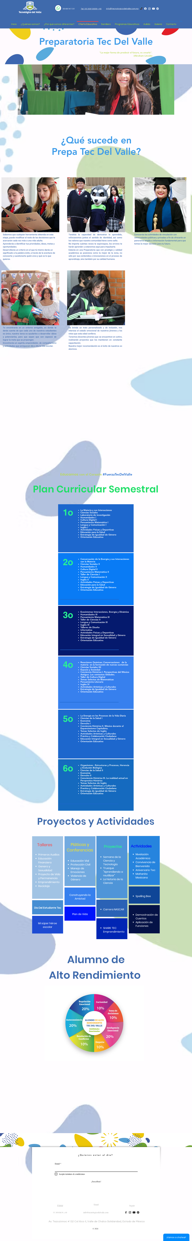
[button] (94, 1023)
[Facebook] (145, 8)
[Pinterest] (157, 8)
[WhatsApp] (58, 8)
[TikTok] (141, 8)
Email (57, 1164)
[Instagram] (149, 8)
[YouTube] (153, 8)
